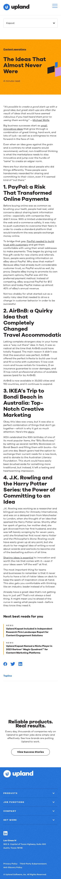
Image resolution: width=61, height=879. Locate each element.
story (31, 431)
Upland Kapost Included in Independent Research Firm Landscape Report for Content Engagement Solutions (29, 632)
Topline (7, 675)
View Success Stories (30, 751)
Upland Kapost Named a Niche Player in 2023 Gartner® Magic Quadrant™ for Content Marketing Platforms (29, 649)
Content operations (14, 49)
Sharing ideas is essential (18, 557)
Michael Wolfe (41, 120)
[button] (54, 6)
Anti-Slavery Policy (12, 867)
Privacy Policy (10, 863)
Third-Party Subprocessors (33, 863)
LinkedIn (5, 833)
